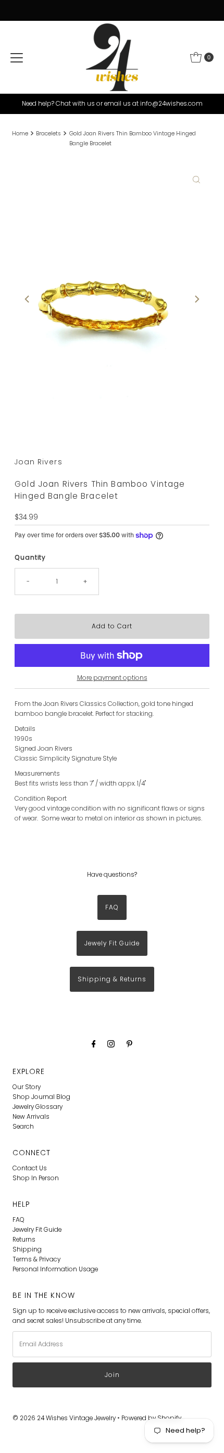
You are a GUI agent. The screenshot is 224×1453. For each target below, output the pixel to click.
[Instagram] (111, 1043)
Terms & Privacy (36, 1259)
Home (20, 133)
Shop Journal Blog (41, 1097)
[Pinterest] (129, 1043)
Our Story (27, 1087)
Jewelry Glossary (38, 1107)
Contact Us (30, 1168)
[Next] (196, 299)
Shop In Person (36, 1178)
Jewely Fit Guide (112, 943)
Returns (24, 1239)
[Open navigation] (17, 57)
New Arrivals (31, 1117)
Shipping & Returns (112, 979)
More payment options (112, 678)
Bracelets (48, 133)
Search (23, 1126)
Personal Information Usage (55, 1269)
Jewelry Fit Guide (37, 1229)
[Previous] (27, 299)
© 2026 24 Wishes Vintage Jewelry (65, 1418)
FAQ (112, 907)
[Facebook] (94, 1043)
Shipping (27, 1249)
